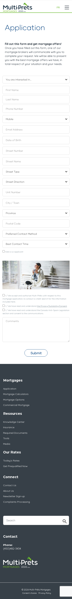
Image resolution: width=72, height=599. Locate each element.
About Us (8, 491)
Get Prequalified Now (15, 466)
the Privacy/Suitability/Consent (52, 306)
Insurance (8, 427)
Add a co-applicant (14, 251)
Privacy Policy (44, 593)
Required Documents (15, 433)
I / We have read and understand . (36, 306)
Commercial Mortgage (16, 405)
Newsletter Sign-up (14, 496)
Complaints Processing (16, 502)
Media (6, 444)
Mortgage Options (13, 399)
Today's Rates (11, 460)
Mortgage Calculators (15, 394)
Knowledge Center (13, 422)
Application (9, 388)
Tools (6, 438)
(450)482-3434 (12, 548)
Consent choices (29, 593)
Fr (58, 7)
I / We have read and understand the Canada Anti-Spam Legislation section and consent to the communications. (35, 312)
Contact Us (9, 485)
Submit (36, 353)
